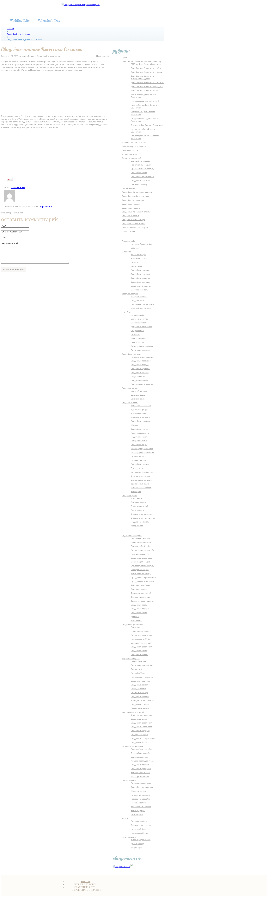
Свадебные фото (84, 887)
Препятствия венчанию (141, 635)
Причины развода (139, 821)
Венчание (135, 627)
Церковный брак (138, 829)
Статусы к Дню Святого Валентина (147, 125)
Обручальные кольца (140, 476)
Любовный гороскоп (131, 150)
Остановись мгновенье (132, 746)
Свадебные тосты (139, 742)
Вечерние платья (139, 441)
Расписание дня (138, 661)
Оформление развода (141, 825)
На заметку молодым (140, 795)
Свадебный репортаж (141, 769)
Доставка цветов (138, 502)
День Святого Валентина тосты (145, 90)
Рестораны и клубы (140, 569)
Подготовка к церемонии (142, 665)
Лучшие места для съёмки (143, 761)
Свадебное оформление (142, 176)
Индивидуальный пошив (142, 472)
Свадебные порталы (140, 274)
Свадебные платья (139, 429)
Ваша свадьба (128, 241)
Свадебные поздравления (143, 738)
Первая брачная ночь (141, 783)
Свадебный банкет (139, 685)
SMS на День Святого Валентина (146, 64)
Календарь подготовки (141, 542)
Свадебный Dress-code (141, 558)
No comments (102, 56)
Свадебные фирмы (140, 270)
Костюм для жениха (140, 433)
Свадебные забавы (140, 372)
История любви (138, 315)
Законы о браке (138, 395)
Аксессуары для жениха (142, 448)
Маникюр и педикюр (140, 417)
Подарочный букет (139, 734)
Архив (124, 57)
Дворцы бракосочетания (142, 346)
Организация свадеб (131, 158)
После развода (129, 837)
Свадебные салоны (140, 464)
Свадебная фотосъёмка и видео (137, 192)
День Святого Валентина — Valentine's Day (141, 61)
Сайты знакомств (129, 188)
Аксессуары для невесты (142, 452)
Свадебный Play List (140, 696)
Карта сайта (136, 266)
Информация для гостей (133, 712)
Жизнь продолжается (140, 840)
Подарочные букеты (140, 522)
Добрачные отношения (141, 327)
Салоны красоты (138, 460)
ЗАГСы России (137, 342)
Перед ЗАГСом (138, 673)
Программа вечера (139, 692)
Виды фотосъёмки (139, 757)
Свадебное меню (139, 173)
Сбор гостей (136, 669)
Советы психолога (139, 290)
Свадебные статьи (130, 216)
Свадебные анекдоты (141, 286)
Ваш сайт (135, 248)
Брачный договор (139, 391)
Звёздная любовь (139, 296)
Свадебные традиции (132, 354)
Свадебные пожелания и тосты (136, 212)
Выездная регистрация (141, 643)
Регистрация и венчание (142, 677)
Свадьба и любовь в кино (133, 223)
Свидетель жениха (139, 380)
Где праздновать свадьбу (142, 566)
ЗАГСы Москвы (138, 338)
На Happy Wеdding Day (141, 244)
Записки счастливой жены (134, 142)
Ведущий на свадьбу (140, 161)
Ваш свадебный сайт (140, 546)
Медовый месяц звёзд (141, 308)
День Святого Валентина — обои (146, 68)
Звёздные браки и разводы (134, 146)
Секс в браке (137, 814)
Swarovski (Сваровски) (141, 488)
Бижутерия (136, 491)
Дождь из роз (137, 526)
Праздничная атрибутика (142, 581)
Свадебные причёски (140, 421)
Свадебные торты (139, 605)
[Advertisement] (55, 93)
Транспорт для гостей (141, 593)
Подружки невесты (139, 437)
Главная (10, 28)
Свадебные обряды (140, 365)
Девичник (135, 616)
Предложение (137, 330)
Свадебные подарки (131, 208)
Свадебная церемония (132, 624)
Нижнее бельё (137, 456)
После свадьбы (129, 780)
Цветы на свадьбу (139, 184)
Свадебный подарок (140, 731)
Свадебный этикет (139, 654)
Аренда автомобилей (140, 585)
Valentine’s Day (49, 20)
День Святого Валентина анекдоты (147, 86)
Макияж (134, 425)
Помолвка (135, 334)
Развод (125, 818)
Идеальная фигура (139, 409)
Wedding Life (20, 20)
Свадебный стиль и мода (18, 34)
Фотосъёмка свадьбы (140, 753)
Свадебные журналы (140, 278)
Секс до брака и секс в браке (135, 227)
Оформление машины (141, 514)
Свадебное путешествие (133, 200)
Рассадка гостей (138, 689)
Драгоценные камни (140, 484)
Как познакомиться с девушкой (145, 101)
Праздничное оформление (143, 577)
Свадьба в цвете (129, 495)
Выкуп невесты (138, 376)
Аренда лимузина (139, 589)
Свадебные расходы (140, 538)
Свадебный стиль (130, 403)
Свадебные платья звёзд (142, 304)
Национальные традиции (142, 357)
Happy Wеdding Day (131, 658)
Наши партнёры (138, 254)
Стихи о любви (128, 231)
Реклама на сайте (139, 258)
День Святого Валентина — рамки (146, 72)
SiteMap (85, 881)
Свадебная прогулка (140, 681)
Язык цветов (136, 498)
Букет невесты (137, 510)
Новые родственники (140, 803)
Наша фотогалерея (140, 776)
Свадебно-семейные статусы (135, 196)
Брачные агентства (139, 319)
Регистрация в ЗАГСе (140, 639)
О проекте (126, 252)
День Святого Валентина (109, 902)
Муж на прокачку (129, 154)
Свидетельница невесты (142, 384)
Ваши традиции (138, 810)
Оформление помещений (143, 518)
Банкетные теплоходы (141, 573)
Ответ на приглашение (141, 715)
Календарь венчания (140, 631)
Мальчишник (136, 620)
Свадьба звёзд (137, 300)
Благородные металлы (141, 480)
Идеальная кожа (138, 413)
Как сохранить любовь (141, 807)
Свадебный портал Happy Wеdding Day (59, 902)
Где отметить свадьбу (141, 165)
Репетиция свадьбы (140, 554)
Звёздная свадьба (130, 294)
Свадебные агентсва (140, 180)
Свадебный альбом (140, 765)
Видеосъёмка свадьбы (141, 749)
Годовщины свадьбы (140, 799)
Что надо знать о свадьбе (85, 890)
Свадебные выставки (140, 282)
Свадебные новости (131, 204)
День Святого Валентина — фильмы (147, 82)
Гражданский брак (139, 833)
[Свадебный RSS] (121, 867)
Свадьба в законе (130, 388)
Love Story (126, 312)
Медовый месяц (138, 791)
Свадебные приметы (140, 368)
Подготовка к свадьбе (141, 350)
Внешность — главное (141, 405)
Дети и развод (137, 843)
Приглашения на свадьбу (142, 169)
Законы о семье (138, 399)
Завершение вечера (140, 708)
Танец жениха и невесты (142, 601)
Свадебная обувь (139, 445)
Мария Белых (27, 56)
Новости (134, 262)
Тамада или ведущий (140, 597)
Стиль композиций (139, 506)
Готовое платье (138, 468)
